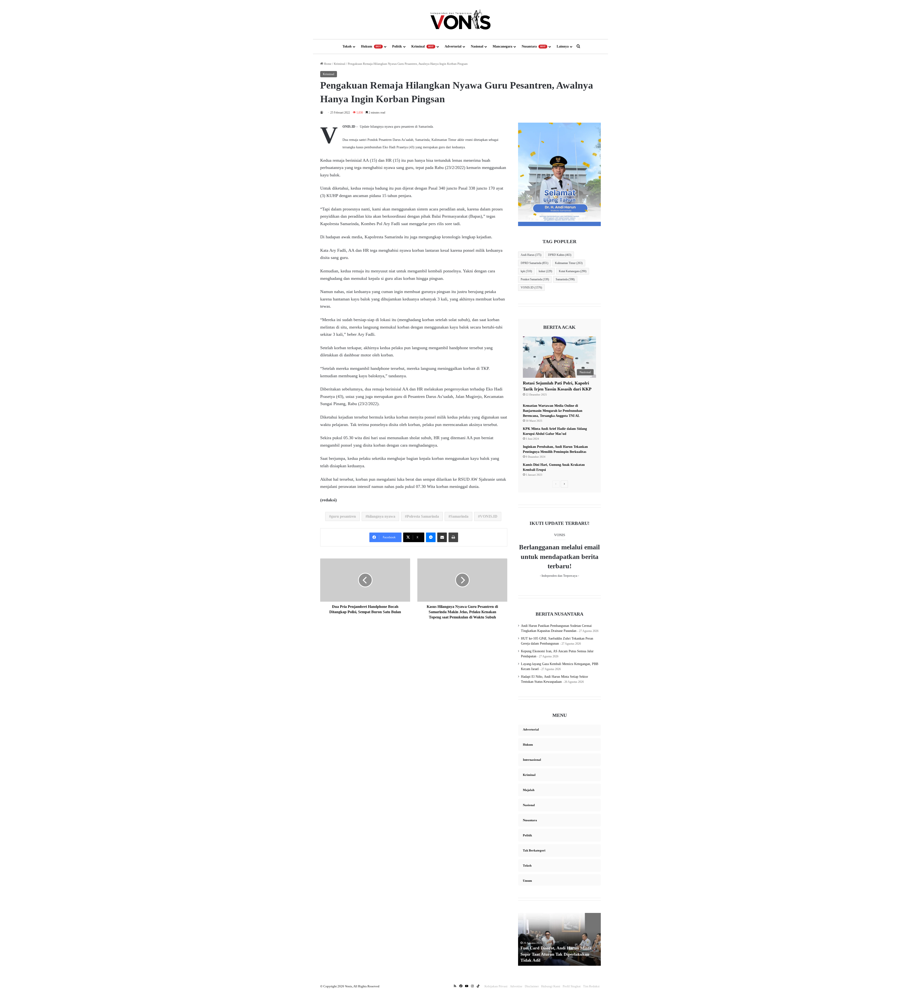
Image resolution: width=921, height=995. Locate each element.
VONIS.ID (488, 516)
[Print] (453, 537)
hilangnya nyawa (381, 516)
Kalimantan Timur (569, 263)
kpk (526, 271)
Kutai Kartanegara (572, 271)
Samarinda (459, 516)
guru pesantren (343, 516)
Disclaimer (532, 986)
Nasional (477, 46)
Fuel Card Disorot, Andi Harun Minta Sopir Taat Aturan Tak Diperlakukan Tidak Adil (555, 954)
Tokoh (347, 46)
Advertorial (453, 46)
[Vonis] (461, 20)
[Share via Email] (442, 537)
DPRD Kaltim (559, 255)
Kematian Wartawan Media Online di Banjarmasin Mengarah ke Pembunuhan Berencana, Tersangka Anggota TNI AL (552, 411)
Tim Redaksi (591, 986)
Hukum (371, 46)
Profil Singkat (572, 986)
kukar (545, 271)
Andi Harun (531, 255)
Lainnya (563, 46)
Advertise (516, 986)
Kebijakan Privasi (496, 986)
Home (327, 64)
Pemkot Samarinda (535, 279)
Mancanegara (502, 46)
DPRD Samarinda (534, 263)
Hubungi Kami (550, 986)
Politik (397, 46)
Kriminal (422, 46)
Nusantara (534, 46)
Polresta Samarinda (423, 516)
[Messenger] (431, 537)
